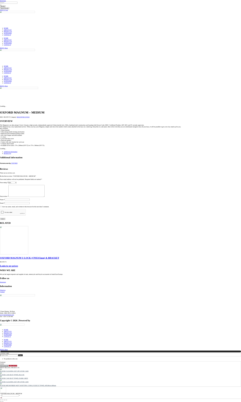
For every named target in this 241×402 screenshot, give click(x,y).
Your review (4, 196)
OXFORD (14, 163)
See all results (5, 8)
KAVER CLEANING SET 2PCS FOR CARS (14, 371)
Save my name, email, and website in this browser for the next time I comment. (25, 206)
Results (3, 6)
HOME (6, 28)
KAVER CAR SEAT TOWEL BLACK (12, 375)
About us (2, 290)
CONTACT (7, 35)
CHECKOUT (13, 366)
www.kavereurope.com (7, 315)
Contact (2, 292)
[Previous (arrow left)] (1, 401)
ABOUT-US (7, 30)
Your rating (4, 182)
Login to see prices (9, 266)
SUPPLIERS (8, 33)
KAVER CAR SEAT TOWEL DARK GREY (14, 378)
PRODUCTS (8, 31)
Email (2, 203)
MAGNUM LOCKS (23, 117)
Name (2, 199)
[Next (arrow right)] (2, 401)
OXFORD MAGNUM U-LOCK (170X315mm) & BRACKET (29, 258)
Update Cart (4, 366)
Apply (20, 355)
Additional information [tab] (10, 152)
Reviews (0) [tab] (7, 153)
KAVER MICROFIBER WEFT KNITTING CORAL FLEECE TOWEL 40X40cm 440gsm (28, 385)
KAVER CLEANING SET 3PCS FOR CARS (14, 382)
